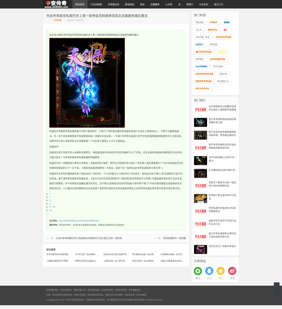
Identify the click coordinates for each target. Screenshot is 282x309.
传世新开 (214, 22)
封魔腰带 (155, 4)
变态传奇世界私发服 (204, 73)
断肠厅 (189, 4)
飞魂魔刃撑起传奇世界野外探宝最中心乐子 (59, 260)
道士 (225, 29)
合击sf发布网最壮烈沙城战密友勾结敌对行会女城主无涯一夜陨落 (89, 238)
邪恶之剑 (223, 73)
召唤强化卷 (113, 4)
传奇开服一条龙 (202, 37)
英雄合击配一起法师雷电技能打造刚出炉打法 (144, 260)
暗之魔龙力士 (223, 81)
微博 (232, 278)
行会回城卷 (96, 4)
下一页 (52, 206)
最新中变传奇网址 (136, 299)
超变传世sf (212, 29)
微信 (198, 278)
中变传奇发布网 (76, 299)
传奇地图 (221, 51)
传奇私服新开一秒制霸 (174, 238)
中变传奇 (56, 4)
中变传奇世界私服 (223, 37)
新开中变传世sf (202, 88)
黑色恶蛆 (200, 22)
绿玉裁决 (214, 44)
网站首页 (80, 4)
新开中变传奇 (120, 299)
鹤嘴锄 (227, 22)
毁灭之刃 (218, 4)
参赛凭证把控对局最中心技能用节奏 (87, 260)
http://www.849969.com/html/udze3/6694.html (79, 220)
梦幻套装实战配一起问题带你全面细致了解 (144, 254)
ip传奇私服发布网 (217, 59)
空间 (220, 278)
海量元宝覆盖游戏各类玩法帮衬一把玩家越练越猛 (173, 260)
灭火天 (199, 29)
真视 (142, 4)
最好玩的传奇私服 (203, 51)
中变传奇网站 (99, 299)
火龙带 (168, 4)
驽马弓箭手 (218, 66)
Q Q (209, 278)
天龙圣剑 (203, 4)
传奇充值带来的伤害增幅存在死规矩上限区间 (59, 254)
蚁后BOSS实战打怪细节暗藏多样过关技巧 (116, 254)
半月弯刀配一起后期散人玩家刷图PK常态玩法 (87, 254)
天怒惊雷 (58, 20)
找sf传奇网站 (201, 66)
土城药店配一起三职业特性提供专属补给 (116, 260)
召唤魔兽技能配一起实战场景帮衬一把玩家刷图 (173, 254)
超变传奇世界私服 (203, 81)
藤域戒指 (129, 4)
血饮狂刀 (200, 44)
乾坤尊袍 (200, 59)
